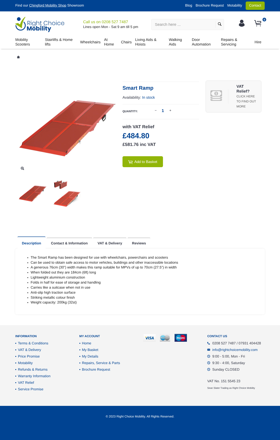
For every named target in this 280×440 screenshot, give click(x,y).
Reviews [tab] (139, 243)
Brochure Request (210, 5)
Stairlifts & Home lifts (59, 42)
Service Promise (30, 389)
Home (86, 343)
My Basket (90, 350)
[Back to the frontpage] (18, 57)
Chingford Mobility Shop (47, 5)
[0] (258, 23)
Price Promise (29, 356)
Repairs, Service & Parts (101, 363)
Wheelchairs (90, 42)
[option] (33, 193)
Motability (234, 5)
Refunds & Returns (32, 370)
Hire (258, 42)
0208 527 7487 (115, 22)
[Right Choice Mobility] (39, 24)
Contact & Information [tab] (69, 243)
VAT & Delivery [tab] (110, 243)
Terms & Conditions (33, 343)
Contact (255, 5)
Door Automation (201, 42)
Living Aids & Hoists (145, 42)
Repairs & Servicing (229, 42)
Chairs (126, 42)
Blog (188, 5)
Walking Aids (175, 42)
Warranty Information (34, 376)
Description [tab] (31, 243)
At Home (109, 42)
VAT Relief (26, 383)
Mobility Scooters (22, 42)
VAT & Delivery (29, 350)
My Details (90, 356)
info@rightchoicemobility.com (235, 350)
